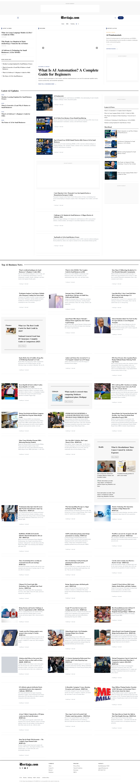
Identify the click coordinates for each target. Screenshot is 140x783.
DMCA (75, 772)
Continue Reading (112, 48)
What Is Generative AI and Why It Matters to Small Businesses (16, 68)
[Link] (11, 331)
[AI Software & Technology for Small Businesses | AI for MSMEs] (70, 48)
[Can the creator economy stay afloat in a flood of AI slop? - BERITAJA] (102, 567)
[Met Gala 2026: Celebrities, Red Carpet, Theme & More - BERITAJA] (56, 447)
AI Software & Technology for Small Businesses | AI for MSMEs (14, 51)
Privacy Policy (76, 766)
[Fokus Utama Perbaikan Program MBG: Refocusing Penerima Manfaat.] (9, 447)
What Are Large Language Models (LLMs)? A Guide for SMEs (16, 33)
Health (34, 777)
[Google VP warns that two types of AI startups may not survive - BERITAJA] (56, 614)
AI (76, 24)
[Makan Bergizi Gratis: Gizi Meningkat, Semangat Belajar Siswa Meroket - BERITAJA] (56, 638)
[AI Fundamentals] (44, 102)
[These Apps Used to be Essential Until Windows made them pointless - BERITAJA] (56, 720)
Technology (30, 777)
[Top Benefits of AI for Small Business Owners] (44, 244)
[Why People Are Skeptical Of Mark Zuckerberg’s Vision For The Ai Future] (111, 165)
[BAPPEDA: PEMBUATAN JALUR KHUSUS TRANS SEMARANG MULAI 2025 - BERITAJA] (9, 540)
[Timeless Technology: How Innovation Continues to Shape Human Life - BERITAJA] (102, 513)
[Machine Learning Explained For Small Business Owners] (111, 155)
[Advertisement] (70, 8)
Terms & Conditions (77, 768)
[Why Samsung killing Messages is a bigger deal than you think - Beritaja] (56, 513)
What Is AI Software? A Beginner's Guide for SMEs (16, 72)
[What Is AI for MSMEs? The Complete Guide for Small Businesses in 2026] (56, 276)
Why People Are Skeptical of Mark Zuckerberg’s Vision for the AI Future (14, 42)
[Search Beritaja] (115, 17)
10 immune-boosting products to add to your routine (125, 474)
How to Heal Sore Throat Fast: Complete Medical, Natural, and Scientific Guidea (105, 475)
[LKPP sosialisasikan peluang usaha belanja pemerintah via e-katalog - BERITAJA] (56, 540)
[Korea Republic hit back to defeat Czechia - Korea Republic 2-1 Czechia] (9, 391)
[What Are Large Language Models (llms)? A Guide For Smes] (111, 176)
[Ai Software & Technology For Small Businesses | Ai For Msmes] (111, 144)
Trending (73, 23)
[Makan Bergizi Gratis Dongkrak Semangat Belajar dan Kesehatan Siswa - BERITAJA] (102, 638)
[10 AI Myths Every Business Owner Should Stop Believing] (44, 124)
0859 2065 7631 (102, 770)
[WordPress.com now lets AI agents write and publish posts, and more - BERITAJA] (102, 539)
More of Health (115, 457)
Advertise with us (45, 777)
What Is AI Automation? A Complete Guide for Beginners (68, 72)
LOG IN (120, 17)
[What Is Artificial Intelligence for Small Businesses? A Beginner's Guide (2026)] (9, 276)
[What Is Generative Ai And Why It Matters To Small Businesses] (111, 134)
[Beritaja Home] (70, 18)
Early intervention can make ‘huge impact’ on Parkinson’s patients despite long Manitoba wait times (106, 494)
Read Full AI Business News (47, 84)
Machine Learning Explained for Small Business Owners (17, 64)
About (50, 766)
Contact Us (51, 768)
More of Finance (22, 346)
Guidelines (51, 772)
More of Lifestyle (69, 401)
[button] (43, 48)
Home (63, 23)
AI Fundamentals (113, 34)
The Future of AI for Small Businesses (13, 76)
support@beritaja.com (103, 768)
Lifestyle (38, 777)
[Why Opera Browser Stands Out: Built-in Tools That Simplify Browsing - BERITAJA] (102, 720)
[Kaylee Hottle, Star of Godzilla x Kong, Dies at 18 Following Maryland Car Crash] (9, 364)
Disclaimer (75, 770)
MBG (67, 23)
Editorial (50, 770)
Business (25, 777)
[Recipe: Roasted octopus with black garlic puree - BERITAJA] (56, 591)
